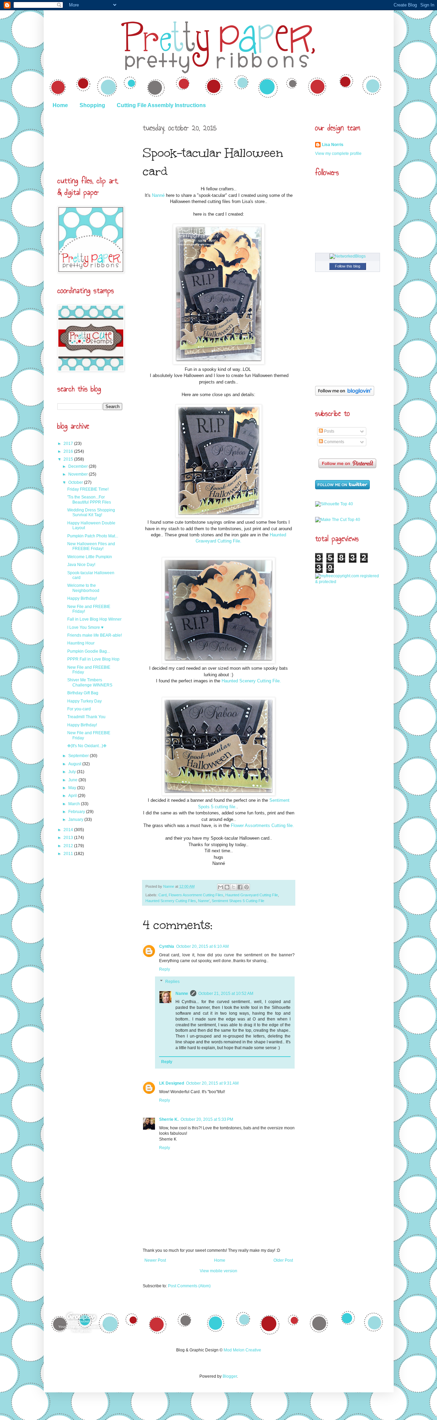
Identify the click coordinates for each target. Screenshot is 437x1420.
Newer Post (155, 1260)
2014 (69, 829)
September (79, 755)
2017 (69, 443)
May (72, 787)
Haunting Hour (81, 643)
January (76, 819)
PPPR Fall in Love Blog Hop (93, 659)
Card (162, 895)
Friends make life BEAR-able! (94, 635)
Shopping (92, 105)
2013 (69, 837)
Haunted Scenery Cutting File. (251, 680)
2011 (69, 853)
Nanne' (204, 901)
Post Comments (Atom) (189, 1286)
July (72, 771)
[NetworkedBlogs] (347, 256)
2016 (69, 451)
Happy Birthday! (82, 598)
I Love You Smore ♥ (85, 627)
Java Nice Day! (81, 564)
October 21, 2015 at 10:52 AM (225, 993)
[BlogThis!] (227, 887)
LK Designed (171, 1083)
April (73, 795)
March (74, 803)
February (77, 811)
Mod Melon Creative (242, 1350)
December (78, 466)
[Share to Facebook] (240, 887)
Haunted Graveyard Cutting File (251, 895)
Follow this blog (347, 266)
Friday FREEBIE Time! (88, 489)
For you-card (79, 709)
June (73, 780)
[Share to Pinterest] (246, 887)
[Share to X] (233, 887)
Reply (164, 969)
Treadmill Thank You (86, 716)
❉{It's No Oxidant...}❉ (87, 745)
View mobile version (218, 1271)
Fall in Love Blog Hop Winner (94, 619)
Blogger (230, 1376)
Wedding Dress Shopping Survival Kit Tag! (91, 512)
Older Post (283, 1260)
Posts (328, 431)
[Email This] (220, 887)
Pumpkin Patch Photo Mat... (92, 536)
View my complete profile (338, 153)
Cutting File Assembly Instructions (161, 105)
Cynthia (166, 946)
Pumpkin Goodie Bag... (88, 651)
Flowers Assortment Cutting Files (196, 895)
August (75, 764)
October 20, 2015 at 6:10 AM (202, 946)
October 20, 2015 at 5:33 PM (207, 1119)
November (78, 474)
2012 (69, 845)
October (76, 482)
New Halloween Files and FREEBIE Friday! (91, 546)
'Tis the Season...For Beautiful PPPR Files (89, 499)
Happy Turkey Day (84, 701)
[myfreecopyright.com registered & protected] (347, 581)
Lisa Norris (332, 144)
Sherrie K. (169, 1119)
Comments (333, 441)
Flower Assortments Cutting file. (261, 825)
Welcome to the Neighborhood (83, 588)
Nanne (169, 886)
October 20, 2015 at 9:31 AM (212, 1083)
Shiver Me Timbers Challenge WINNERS (89, 682)
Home (60, 105)
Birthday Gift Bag (82, 693)
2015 (69, 459)
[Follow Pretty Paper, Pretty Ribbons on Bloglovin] (344, 394)
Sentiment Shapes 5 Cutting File (238, 901)
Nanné (158, 195)
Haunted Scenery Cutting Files (170, 901)
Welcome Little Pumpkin (89, 556)
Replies (172, 981)
